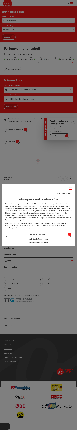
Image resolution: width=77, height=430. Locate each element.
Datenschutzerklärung (63, 193)
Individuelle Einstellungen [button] (38, 239)
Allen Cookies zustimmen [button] (37, 234)
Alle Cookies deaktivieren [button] (38, 242)
